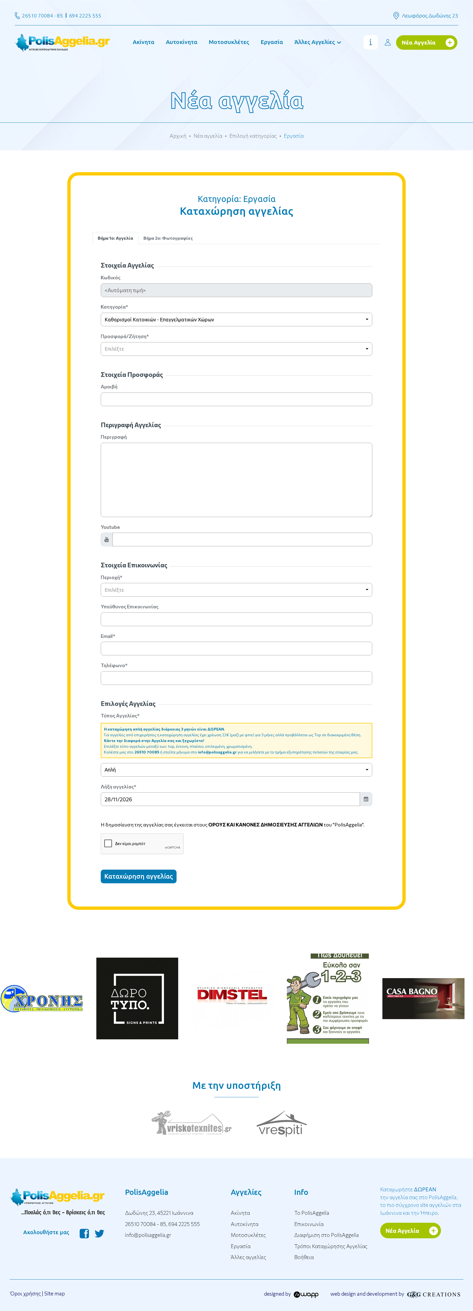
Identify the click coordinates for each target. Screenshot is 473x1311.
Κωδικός (110, 277)
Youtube (110, 527)
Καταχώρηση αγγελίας (138, 876)
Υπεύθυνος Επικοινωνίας (129, 606)
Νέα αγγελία (208, 136)
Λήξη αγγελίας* (118, 787)
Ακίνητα (143, 42)
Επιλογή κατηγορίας (253, 136)
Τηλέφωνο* (114, 665)
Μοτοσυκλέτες (229, 42)
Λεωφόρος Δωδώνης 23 (430, 16)
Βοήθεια (304, 1257)
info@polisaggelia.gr (217, 752)
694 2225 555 (85, 16)
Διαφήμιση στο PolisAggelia (326, 1235)
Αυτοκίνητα (181, 42)
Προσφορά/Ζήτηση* (125, 336)
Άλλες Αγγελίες (315, 42)
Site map (54, 1293)
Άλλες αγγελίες (248, 1257)
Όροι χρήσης (25, 1293)
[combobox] (237, 319)
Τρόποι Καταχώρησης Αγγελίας (330, 1246)
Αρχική (178, 136)
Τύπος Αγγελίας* (120, 715)
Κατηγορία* (114, 307)
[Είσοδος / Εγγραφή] (387, 42)
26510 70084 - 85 (42, 16)
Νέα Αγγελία (418, 42)
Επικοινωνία (309, 1224)
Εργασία (272, 42)
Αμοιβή (109, 386)
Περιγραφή (114, 437)
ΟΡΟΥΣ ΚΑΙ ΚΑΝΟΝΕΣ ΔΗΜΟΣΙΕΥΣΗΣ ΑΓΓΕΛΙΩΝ (265, 825)
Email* (108, 636)
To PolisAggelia (311, 1213)
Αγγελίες (246, 1192)
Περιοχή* (111, 577)
